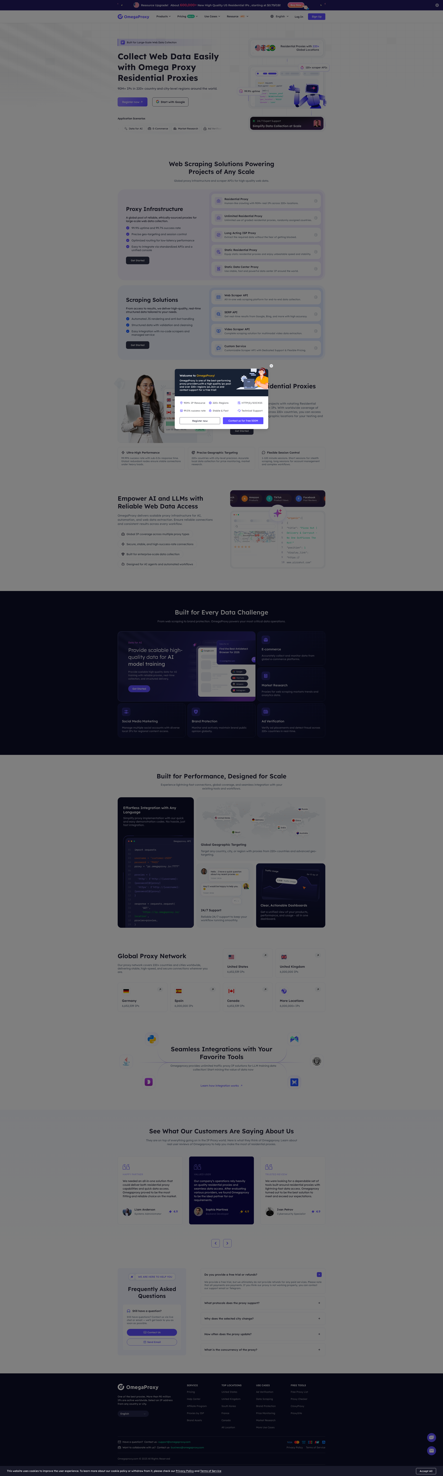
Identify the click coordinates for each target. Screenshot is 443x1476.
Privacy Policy (185, 1471)
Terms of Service (210, 1471)
